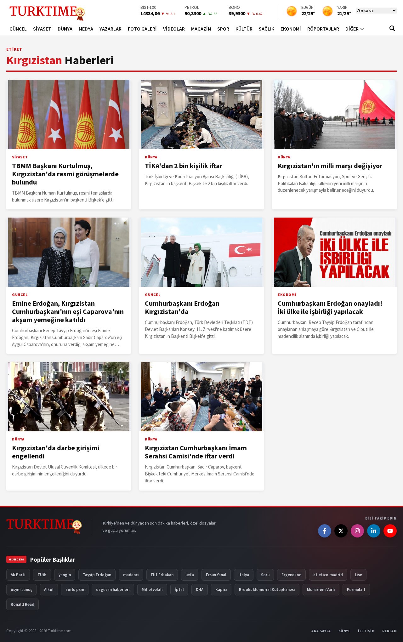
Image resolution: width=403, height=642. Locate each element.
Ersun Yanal (216, 574)
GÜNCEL (18, 29)
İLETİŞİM (366, 630)
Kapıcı (221, 589)
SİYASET (42, 29)
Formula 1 (356, 589)
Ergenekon (291, 574)
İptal (179, 589)
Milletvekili (152, 589)
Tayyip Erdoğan (97, 574)
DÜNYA (65, 29)
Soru (265, 574)
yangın (65, 574)
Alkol (49, 589)
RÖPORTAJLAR (323, 29)
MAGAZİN (201, 29)
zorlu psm (74, 589)
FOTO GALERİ (142, 29)
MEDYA (86, 29)
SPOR (223, 29)
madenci (131, 574)
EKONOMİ (291, 29)
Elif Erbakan (162, 574)
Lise (358, 574)
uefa (189, 574)
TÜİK (42, 574)
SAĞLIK (266, 29)
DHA (199, 589)
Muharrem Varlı (321, 589)
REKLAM (389, 630)
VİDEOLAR (174, 29)
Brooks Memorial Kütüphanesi (267, 589)
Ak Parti (18, 574)
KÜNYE (344, 630)
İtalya (243, 574)
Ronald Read (22, 604)
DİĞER (352, 29)
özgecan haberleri (113, 589)
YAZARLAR (110, 29)
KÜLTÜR (244, 29)
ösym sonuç (21, 589)
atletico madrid (328, 574)
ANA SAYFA (321, 630)
